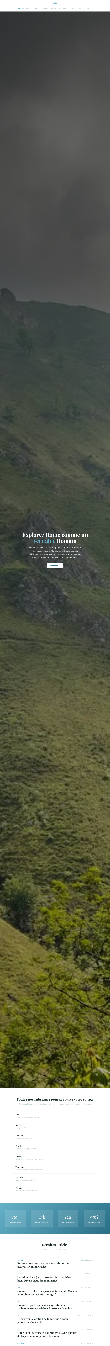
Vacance (81, 8)
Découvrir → (55, 566)
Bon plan (35, 8)
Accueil (21, 8)
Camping (44, 8)
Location (62, 8)
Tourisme (71, 8)
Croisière (53, 8)
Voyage (89, 8)
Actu (28, 8)
